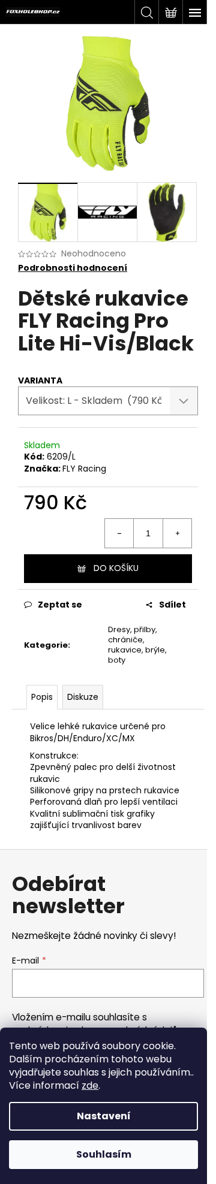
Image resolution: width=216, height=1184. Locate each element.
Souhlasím (103, 1154)
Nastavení (104, 1116)
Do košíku (116, 568)
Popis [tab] (42, 697)
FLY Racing (84, 469)
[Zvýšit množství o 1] (177, 533)
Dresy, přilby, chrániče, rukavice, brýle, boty (137, 645)
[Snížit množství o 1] (119, 533)
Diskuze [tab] (82, 697)
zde (90, 1085)
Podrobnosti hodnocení (72, 268)
